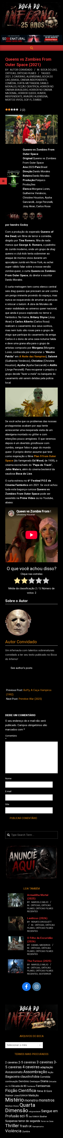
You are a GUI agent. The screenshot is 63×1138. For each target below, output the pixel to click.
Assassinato (14, 1072)
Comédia (10, 83)
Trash (24, 1126)
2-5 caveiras (27, 1062)
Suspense (11, 1121)
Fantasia (31, 1086)
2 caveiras (11, 1062)
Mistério (14, 1100)
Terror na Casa (47, 1121)
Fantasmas (43, 1086)
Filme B (41, 1091)
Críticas (10, 73)
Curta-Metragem (28, 83)
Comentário (9, 737)
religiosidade (34, 1111)
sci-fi (24, 1116)
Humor (41, 93)
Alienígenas (33, 76)
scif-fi (27, 99)
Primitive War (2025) (30, 698)
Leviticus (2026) (37, 918)
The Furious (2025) (39, 961)
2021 (8, 76)
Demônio (24, 1081)
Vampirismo (38, 1126)
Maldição (34, 1095)
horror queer (27, 93)
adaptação (46, 1067)
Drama (44, 1081)
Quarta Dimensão (20, 1107)
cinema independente (33, 79)
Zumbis (37, 99)
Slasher (43, 1116)
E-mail (8, 791)
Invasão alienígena (35, 96)
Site (7, 804)
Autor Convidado (21, 641)
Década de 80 (18, 1086)
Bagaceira (12, 1077)
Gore (49, 1091)
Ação (50, 1072)
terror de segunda (29, 1121)
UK (30, 1126)
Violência (13, 1131)
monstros (46, 1100)
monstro (31, 1100)
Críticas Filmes (26, 73)
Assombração (35, 1072)
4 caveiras (31, 1067)
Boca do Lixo (49, 69)
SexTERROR (45, 973)
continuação (11, 1081)
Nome (8, 778)
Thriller (12, 1125)
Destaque (35, 1081)
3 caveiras (18, 76)
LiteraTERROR (21, 1095)
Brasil (15, 79)
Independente (13, 96)
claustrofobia (29, 1077)
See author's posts (21, 668)
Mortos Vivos (14, 99)
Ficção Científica (28, 86)
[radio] (17, 581)
